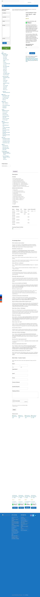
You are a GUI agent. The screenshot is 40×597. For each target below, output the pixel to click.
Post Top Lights (5, 85)
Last (21, 367)
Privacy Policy (23, 518)
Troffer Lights (5, 71)
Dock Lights (5, 56)
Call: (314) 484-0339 (24, 530)
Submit (14, 409)
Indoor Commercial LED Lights (26, 9)
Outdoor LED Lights (5, 76)
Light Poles (4, 91)
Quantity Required (15, 386)
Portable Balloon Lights (5, 142)
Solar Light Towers (5, 114)
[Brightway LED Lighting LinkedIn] (35, 515)
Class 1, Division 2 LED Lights (30, 57)
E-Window (4, 62)
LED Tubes (5, 64)
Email (13, 373)
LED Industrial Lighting (15, 521)
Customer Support (23, 519)
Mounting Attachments (6, 92)
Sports (4, 144)
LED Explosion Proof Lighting (15, 518)
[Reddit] (1, 301)
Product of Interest (16, 382)
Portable (4, 137)
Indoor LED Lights (5, 54)
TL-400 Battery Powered (6, 139)
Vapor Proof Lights (6, 74)
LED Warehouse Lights (15, 531)
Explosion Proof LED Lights (30, 58)
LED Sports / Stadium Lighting (15, 520)
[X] (1, 297)
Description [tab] (15, 171)
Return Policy (23, 522)
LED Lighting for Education (14, 528)
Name (13, 363)
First (13, 367)
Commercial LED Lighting (18, 9)
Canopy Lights (5, 55)
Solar (3, 109)
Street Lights (5, 86)
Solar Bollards (4, 113)
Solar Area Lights (5, 111)
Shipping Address (15, 391)
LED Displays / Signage (15, 538)
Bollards (4, 78)
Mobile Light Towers (5, 146)
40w (32, 59)
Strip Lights (5, 70)
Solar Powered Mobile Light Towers (5, 117)
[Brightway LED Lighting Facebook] (31, 515)
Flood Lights (5, 81)
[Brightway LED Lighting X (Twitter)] (33, 515)
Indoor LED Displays (5, 155)
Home (13, 9)
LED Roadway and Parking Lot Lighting (15, 530)
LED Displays (5, 151)
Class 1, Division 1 (5, 102)
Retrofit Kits (5, 69)
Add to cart (32, 53)
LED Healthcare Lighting (15, 525)
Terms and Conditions (24, 521)
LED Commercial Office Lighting (15, 524)
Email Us (22, 528)
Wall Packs (5, 88)
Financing (22, 517)
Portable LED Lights (15, 537)
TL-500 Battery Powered (6, 141)
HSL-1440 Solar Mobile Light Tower (5, 130)
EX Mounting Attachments (4, 107)
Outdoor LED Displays (5, 152)
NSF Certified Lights (6, 66)
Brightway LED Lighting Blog (24, 527)
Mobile (4, 121)
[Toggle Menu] (3, 5)
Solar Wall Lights (5, 119)
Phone (13, 377)
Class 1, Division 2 (5, 103)
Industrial (4, 94)
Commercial (4, 53)
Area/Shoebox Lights (6, 77)
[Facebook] (1, 295)
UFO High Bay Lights (6, 73)
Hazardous (4, 101)
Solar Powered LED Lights (14, 534)
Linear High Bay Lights (6, 63)
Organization (15, 369)
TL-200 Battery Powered (6, 138)
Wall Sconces (5, 89)
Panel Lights (5, 67)
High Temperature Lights (6, 105)
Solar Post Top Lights (5, 118)
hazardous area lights (31, 60)
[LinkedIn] (1, 300)
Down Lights (5, 58)
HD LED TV (5, 159)
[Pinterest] (1, 298)
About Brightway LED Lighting (24, 525)
